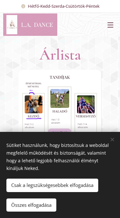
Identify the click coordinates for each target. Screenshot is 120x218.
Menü (110, 24)
